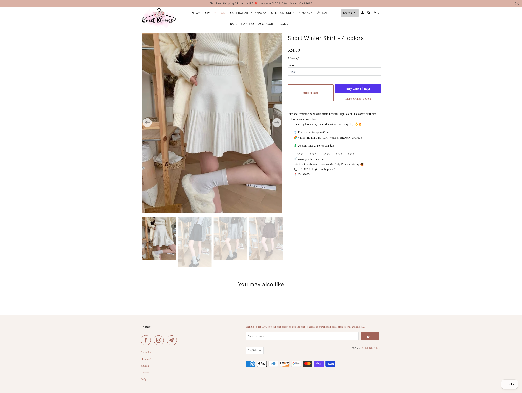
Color (291, 64)
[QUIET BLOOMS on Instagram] (160, 340)
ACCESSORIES (267, 23)
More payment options (358, 98)
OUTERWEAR (239, 12)
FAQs (144, 379)
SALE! (284, 23)
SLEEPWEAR (259, 12)
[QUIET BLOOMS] (159, 18)
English (347, 12)
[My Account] (362, 13)
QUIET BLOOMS (371, 347)
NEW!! (196, 12)
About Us (146, 352)
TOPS (206, 12)
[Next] (276, 122)
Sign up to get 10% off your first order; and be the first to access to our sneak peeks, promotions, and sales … (305, 326)
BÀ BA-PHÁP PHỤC (242, 23)
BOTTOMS (220, 12)
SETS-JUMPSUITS (282, 12)
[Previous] (147, 122)
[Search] (369, 13)
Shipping (146, 358)
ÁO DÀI (322, 12)
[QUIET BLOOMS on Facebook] (147, 340)
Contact (145, 372)
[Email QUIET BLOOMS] (173, 340)
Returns (145, 365)
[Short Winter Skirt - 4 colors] (212, 123)
